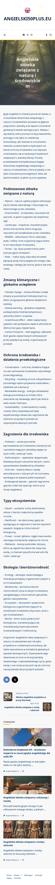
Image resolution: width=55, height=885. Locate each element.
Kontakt (17, 878)
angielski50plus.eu (27, 19)
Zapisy (9, 878)
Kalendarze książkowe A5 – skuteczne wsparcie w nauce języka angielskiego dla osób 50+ (26, 753)
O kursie (38, 875)
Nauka (16, 875)
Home (9, 875)
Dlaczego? (28, 875)
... (32, 765)
